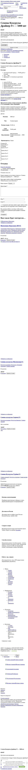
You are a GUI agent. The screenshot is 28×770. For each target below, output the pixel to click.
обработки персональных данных (10, 766)
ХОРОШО (22, 766)
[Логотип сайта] (8, 4)
